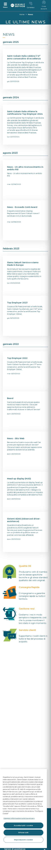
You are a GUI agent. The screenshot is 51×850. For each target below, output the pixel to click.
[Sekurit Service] (18, 5)
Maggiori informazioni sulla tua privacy (19, 818)
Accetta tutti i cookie (23, 825)
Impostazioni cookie (23, 840)
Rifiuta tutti (23, 833)
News (30, 14)
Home (22, 14)
